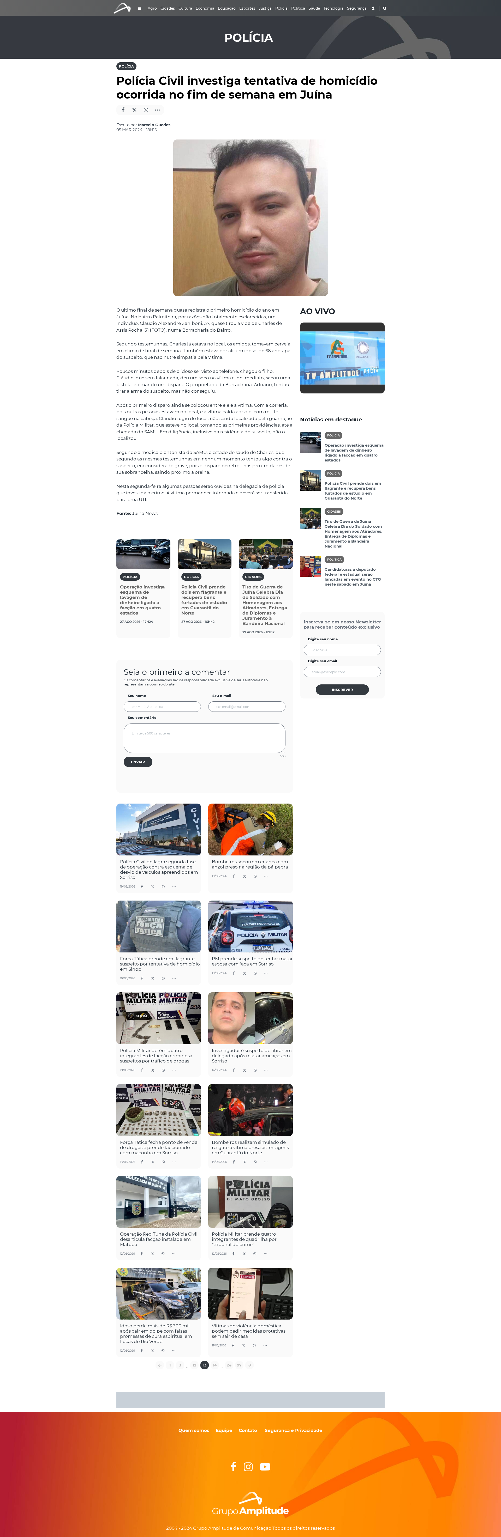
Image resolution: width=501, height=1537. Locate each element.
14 (215, 1365)
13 (204, 1365)
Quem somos (193, 1430)
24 (229, 1365)
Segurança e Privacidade (293, 1430)
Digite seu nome (323, 639)
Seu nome (137, 696)
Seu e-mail (221, 696)
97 (239, 1365)
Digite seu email (322, 661)
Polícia (126, 66)
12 (194, 1365)
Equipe (223, 1430)
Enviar (138, 762)
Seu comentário (142, 717)
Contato (248, 1430)
